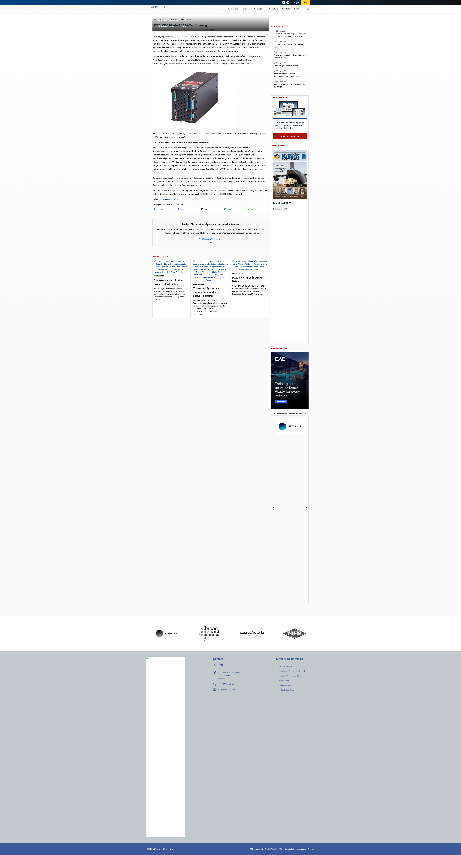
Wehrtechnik (198, 284)
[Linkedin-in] (287, 2)
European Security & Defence (290, 676)
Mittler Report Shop (286, 690)
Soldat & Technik (285, 666)
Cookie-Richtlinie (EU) (273, 849)
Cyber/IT (164, 21)
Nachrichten (173, 21)
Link (257, 233)
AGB (251, 849)
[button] (308, 9)
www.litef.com (173, 199)
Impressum (301, 849)
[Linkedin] (221, 664)
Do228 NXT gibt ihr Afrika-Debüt (286, 66)
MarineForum (284, 681)
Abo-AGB (259, 849)
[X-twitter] (283, 2)
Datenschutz (290, 849)
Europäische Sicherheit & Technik (292, 671)
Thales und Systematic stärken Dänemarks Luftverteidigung (206, 292)
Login (296, 2)
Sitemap (311, 849)
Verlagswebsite (285, 685)
